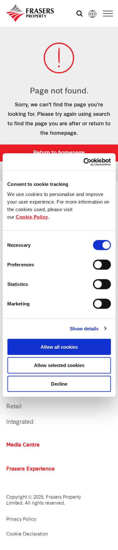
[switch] (102, 264)
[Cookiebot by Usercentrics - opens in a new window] (84, 162)
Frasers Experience (30, 469)
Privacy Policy (21, 519)
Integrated (20, 422)
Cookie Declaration (27, 534)
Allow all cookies (59, 346)
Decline (59, 384)
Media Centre (23, 445)
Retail (14, 407)
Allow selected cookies (59, 365)
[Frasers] (26, 13)
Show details (84, 328)
